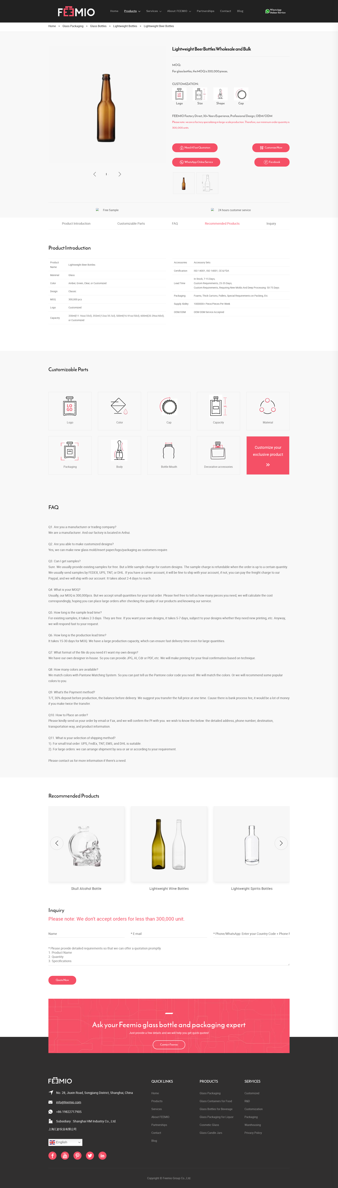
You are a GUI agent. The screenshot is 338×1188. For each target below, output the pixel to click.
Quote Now (62, 980)
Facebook (272, 162)
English (61, 1142)
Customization (254, 1109)
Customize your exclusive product (268, 451)
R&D (247, 1101)
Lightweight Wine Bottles (86, 888)
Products (209, 1081)
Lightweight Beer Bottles (159, 26)
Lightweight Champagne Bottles (252, 888)
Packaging (251, 1117)
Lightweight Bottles (125, 26)
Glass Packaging (72, 26)
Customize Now (271, 148)
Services (252, 1081)
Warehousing (253, 1125)
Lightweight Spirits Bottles (169, 888)
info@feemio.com (68, 1102)
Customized (252, 1093)
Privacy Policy (253, 1133)
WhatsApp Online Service (196, 162)
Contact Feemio (169, 1045)
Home (52, 26)
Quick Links (162, 1081)
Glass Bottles (98, 26)
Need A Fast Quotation (195, 148)
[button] (94, 174)
